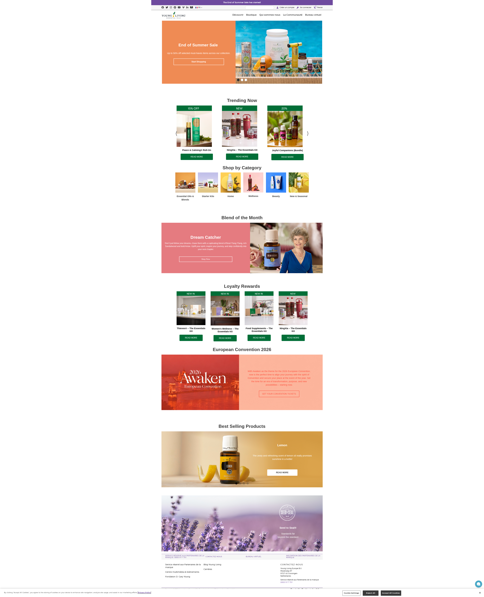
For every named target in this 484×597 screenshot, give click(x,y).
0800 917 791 (286, 582)
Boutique (251, 15)
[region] (242, 593)
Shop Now (198, 62)
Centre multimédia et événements (182, 572)
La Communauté (292, 15)
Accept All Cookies (391, 593)
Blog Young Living (212, 565)
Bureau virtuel (313, 15)
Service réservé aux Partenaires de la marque (183, 566)
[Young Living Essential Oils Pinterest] (175, 7)
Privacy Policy (144, 592)
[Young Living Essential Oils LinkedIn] (187, 7)
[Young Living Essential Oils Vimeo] (183, 7)
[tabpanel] (242, 459)
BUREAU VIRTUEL (253, 557)
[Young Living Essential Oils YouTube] (179, 7)
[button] (478, 584)
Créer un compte (287, 7)
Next (308, 132)
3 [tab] (244, 483)
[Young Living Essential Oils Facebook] (162, 7)
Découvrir (237, 15)
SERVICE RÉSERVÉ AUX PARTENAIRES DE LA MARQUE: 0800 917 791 (184, 556)
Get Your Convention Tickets (279, 394)
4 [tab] (247, 483)
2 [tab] (240, 483)
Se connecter (305, 7)
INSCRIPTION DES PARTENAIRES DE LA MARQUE (303, 556)
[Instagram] (171, 7)
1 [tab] (236, 483)
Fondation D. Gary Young (177, 577)
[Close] (480, 592)
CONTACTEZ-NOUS (213, 557)
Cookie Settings (351, 593)
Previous (176, 132)
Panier (319, 7)
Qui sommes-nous (269, 15)
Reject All (370, 593)
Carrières (208, 569)
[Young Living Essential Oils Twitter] (167, 7)
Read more (197, 157)
